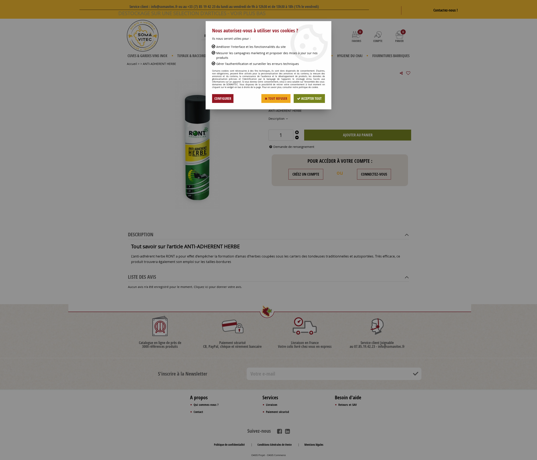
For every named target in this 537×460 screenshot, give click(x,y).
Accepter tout (311, 98)
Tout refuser (277, 98)
